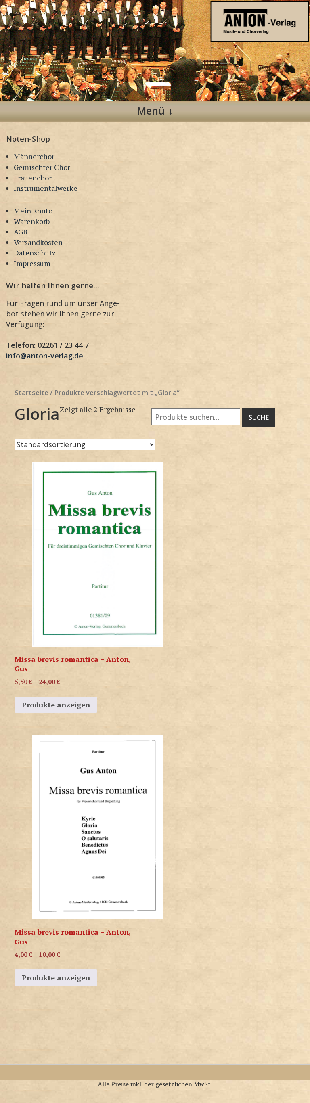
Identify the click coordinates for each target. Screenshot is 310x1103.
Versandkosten (38, 242)
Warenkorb (32, 221)
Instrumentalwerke (46, 188)
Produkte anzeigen (56, 705)
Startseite (31, 392)
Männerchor (34, 156)
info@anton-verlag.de (44, 355)
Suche (259, 417)
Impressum (32, 263)
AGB (20, 232)
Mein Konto (33, 211)
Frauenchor (33, 177)
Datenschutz (35, 252)
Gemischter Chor (42, 167)
